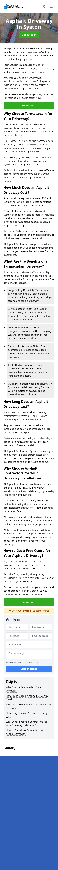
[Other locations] (44, 7)
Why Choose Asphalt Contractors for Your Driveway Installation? (26, 723)
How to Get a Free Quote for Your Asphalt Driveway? (25, 732)
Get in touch (29, 35)
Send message (29, 668)
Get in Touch (29, 105)
